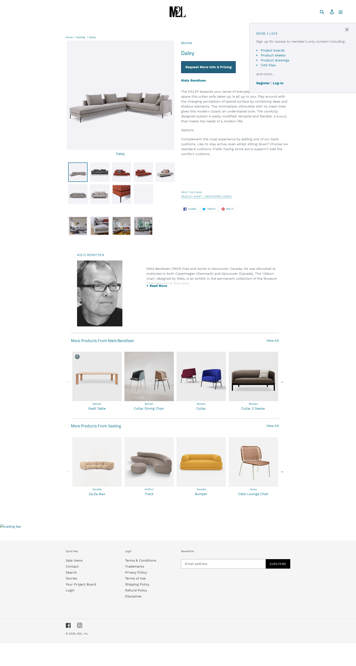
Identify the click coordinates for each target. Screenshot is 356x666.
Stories (71, 578)
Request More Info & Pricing (208, 67)
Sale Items (74, 560)
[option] (97, 381)
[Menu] (341, 11)
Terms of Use (135, 578)
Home (69, 37)
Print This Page (191, 192)
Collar (201, 408)
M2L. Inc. (82, 633)
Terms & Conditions (140, 560)
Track (149, 494)
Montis (186, 43)
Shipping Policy (137, 584)
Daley (92, 37)
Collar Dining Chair (149, 408)
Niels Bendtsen (193, 80)
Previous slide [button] (68, 381)
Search (71, 572)
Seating (80, 37)
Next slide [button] (282, 381)
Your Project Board (81, 584)
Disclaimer (133, 596)
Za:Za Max (97, 494)
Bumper (201, 494)
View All (272, 340)
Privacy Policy (136, 572)
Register (263, 83)
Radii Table (97, 408)
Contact (72, 566)
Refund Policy (136, 590)
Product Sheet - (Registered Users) (206, 196)
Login (70, 590)
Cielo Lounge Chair (253, 494)
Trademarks (134, 566)
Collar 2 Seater (253, 408)
